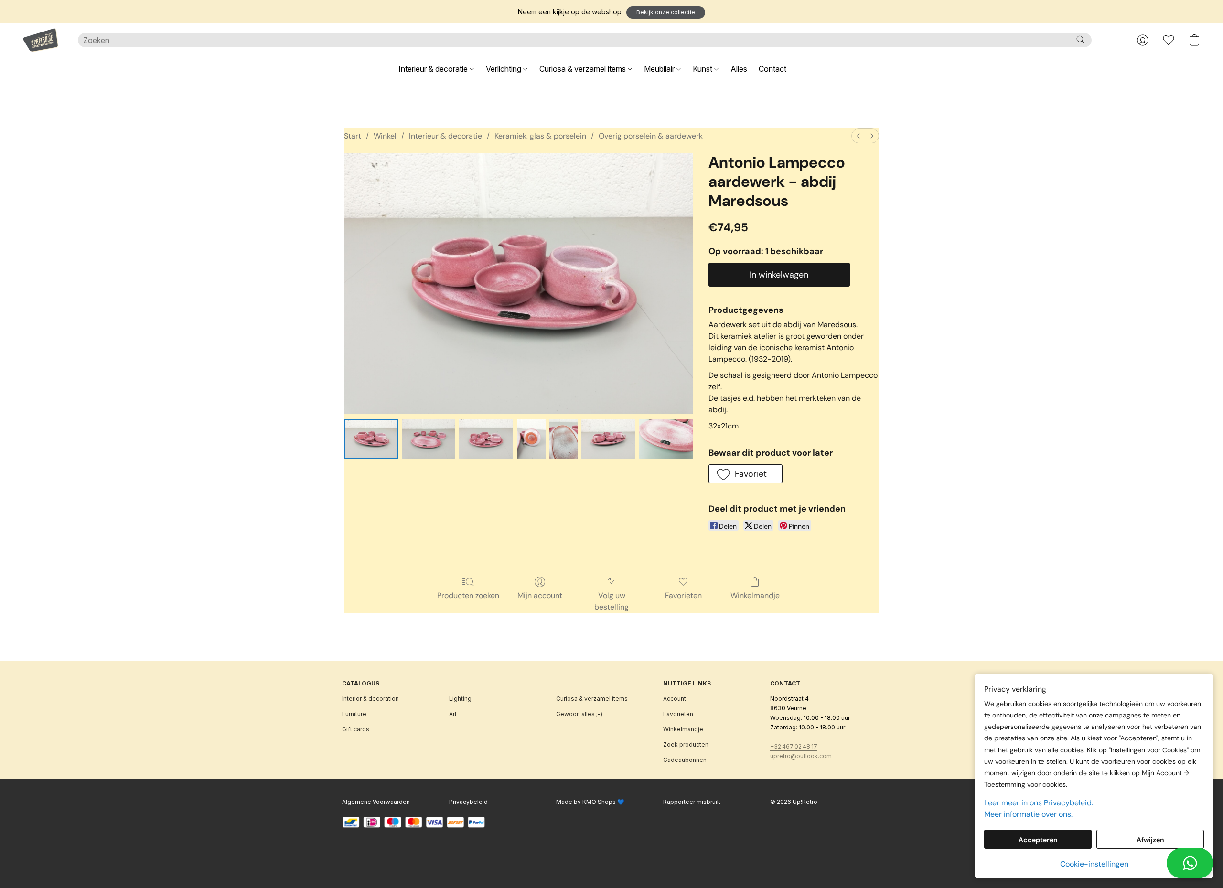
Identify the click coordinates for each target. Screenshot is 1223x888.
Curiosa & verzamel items (583, 69)
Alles (738, 69)
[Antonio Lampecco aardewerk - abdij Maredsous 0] (371, 438)
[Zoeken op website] (1080, 39)
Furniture (354, 713)
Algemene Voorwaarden (376, 801)
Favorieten (683, 595)
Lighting (460, 698)
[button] (665, 12)
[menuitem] (858, 136)
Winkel (385, 136)
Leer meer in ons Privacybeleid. (1038, 803)
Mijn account (539, 595)
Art (453, 713)
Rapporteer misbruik (691, 801)
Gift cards (355, 729)
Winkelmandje (755, 595)
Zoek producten (685, 744)
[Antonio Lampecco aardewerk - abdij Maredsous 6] (666, 438)
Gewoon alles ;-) (579, 713)
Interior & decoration (370, 698)
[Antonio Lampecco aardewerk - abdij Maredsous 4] (563, 438)
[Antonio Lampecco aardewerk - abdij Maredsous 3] (531, 438)
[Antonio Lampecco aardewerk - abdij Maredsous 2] (486, 438)
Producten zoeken (468, 595)
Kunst (703, 69)
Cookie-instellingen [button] (1094, 864)
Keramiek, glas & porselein (540, 136)
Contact (772, 69)
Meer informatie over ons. (1028, 814)
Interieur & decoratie (434, 69)
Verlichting (504, 69)
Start (352, 136)
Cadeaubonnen (685, 759)
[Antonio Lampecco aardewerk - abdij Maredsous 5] (608, 438)
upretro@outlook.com (801, 756)
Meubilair (660, 69)
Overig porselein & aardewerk (651, 136)
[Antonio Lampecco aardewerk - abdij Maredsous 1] (429, 438)
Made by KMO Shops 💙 (590, 801)
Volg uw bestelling (611, 601)
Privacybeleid (468, 801)
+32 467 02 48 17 (793, 746)
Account (674, 698)
